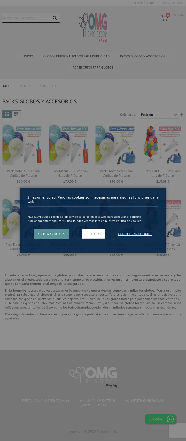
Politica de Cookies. (129, 221)
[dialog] (93, 220)
